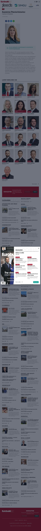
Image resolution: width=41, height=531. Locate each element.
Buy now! (36, 282)
